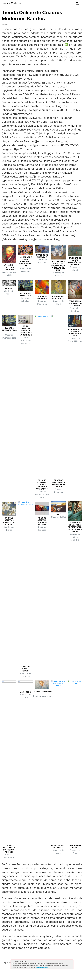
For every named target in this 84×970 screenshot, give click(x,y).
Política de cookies (42, 967)
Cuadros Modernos (11, 3)
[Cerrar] (72, 962)
